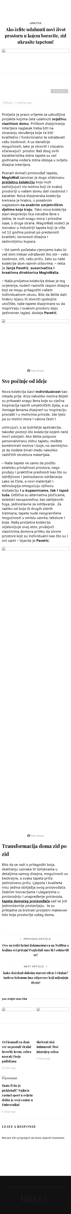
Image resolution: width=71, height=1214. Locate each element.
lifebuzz (7, 102)
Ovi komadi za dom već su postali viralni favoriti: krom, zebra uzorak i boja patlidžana (16, 1051)
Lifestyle (35, 23)
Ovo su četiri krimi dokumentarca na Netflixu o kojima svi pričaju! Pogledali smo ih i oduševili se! (35, 950)
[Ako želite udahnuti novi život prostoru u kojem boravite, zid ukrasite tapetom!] (35, 71)
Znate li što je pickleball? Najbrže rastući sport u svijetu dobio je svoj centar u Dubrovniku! (17, 1095)
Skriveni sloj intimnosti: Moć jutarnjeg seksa (48, 1046)
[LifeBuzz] (35, 1199)
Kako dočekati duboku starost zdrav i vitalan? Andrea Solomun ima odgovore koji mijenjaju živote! (35, 977)
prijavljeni (23, 1138)
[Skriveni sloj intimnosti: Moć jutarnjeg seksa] (53, 1022)
